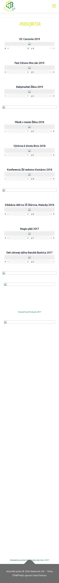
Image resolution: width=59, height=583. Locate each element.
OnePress (18, 575)
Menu (54, 6)
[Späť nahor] (29, 563)
